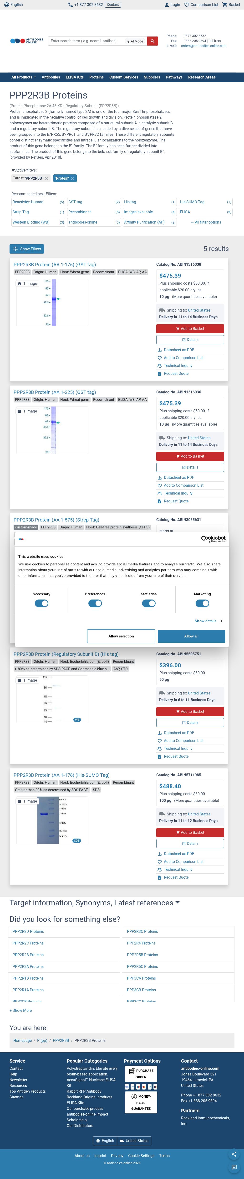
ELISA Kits (75, 77)
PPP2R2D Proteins (28, 931)
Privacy (117, 1155)
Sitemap (17, 1097)
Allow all (191, 636)
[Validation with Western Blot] (52, 699)
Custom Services (123, 77)
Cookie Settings (141, 1155)
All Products (22, 77)
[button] (21, 1010)
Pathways (174, 77)
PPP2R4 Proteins (141, 943)
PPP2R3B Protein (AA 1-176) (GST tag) (55, 264)
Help (13, 1074)
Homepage (22, 1040)
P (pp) (42, 1040)
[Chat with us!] (234, 1167)
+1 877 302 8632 (88, 4)
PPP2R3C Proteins (142, 931)
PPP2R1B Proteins (28, 978)
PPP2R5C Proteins (142, 966)
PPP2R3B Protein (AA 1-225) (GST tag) (55, 392)
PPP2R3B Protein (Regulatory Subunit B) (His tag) (66, 654)
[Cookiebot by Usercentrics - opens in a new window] (205, 539)
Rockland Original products (89, 1097)
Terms (164, 1155)
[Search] (152, 41)
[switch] (95, 603)
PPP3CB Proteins (141, 990)
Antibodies (51, 77)
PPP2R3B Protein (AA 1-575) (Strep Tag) (56, 520)
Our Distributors (80, 1125)
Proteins (96, 77)
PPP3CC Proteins (141, 1001)
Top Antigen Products (28, 1091)
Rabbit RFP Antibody (84, 1091)
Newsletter (18, 1080)
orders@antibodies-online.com (203, 46)
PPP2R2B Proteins (28, 955)
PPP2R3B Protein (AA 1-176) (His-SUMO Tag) (62, 775)
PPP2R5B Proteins (142, 955)
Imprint (100, 1155)
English (16, 4)
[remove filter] (46, 178)
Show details (205, 621)
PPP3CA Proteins (141, 978)
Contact (113, 4)
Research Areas (202, 77)
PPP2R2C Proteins (28, 943)
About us (82, 1155)
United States (199, 310)
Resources (18, 1085)
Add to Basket (192, 328)
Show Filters (30, 249)
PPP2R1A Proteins (28, 990)
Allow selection (121, 636)
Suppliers (152, 77)
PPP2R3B (61, 1040)
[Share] (234, 1154)
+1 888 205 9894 (202, 1101)
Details (192, 339)
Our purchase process (85, 1108)
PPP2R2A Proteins (28, 966)
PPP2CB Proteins (27, 1001)
